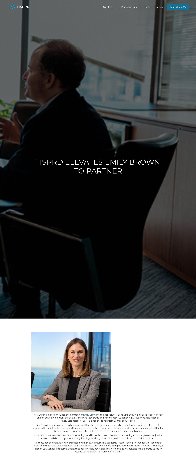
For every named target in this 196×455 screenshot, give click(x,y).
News (147, 7)
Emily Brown (90, 415)
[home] (20, 7)
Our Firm (108, 7)
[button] (109, 7)
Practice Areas (129, 7)
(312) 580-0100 (178, 6)
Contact (160, 7)
